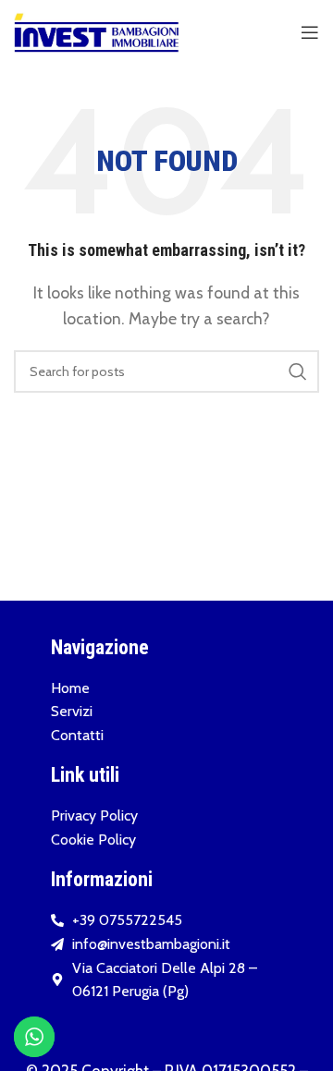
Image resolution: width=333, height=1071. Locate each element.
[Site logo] (96, 31)
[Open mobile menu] (309, 32)
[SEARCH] (298, 371)
